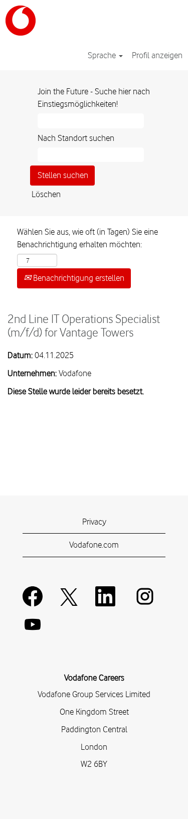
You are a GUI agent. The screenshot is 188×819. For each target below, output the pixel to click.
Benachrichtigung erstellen (77, 278)
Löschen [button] (46, 194)
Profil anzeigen (157, 55)
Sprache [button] (103, 55)
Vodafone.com (94, 545)
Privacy (94, 522)
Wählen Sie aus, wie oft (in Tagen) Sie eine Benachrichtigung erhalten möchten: (87, 238)
